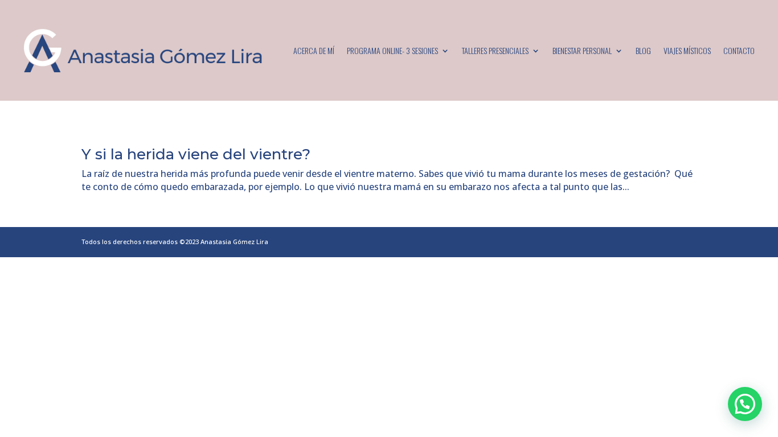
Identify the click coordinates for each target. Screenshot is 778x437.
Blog (643, 50)
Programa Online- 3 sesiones (392, 50)
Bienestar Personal (582, 50)
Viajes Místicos (687, 50)
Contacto (739, 50)
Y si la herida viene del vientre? (195, 154)
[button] (745, 404)
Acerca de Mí (313, 50)
